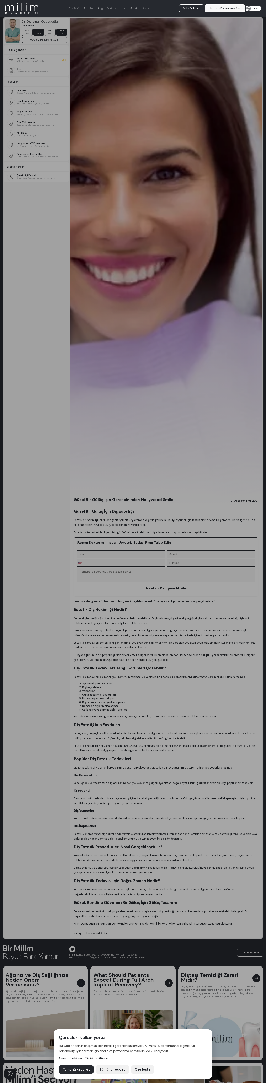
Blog (100, 8)
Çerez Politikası (70, 1058)
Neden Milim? (129, 8)
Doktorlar (112, 8)
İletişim (145, 8)
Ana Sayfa (74, 8)
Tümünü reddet (112, 1069)
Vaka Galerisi (191, 8)
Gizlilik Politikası (96, 1058)
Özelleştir (143, 1069)
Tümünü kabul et (76, 1069)
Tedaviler (89, 8)
